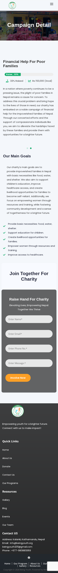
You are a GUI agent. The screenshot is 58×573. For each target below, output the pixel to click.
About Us (7, 458)
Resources (35, 565)
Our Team (7, 525)
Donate (6, 466)
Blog (4, 508)
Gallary (6, 500)
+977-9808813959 (21, 550)
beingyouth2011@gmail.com (17, 546)
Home (5, 449)
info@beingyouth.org (21, 543)
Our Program (20, 563)
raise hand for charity (29, 299)
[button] (52, 4)
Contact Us (8, 474)
